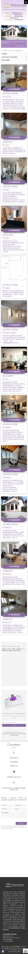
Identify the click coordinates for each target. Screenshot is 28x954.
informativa (21, 732)
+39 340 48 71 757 (14, 18)
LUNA (18, 951)
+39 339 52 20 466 (15, 16)
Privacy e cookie (22, 950)
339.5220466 (14, 762)
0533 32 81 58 (14, 758)
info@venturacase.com (15, 12)
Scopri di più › (21, 46)
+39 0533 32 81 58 (15, 14)
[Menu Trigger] (26, 2)
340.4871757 (14, 766)
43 (23, 649)
